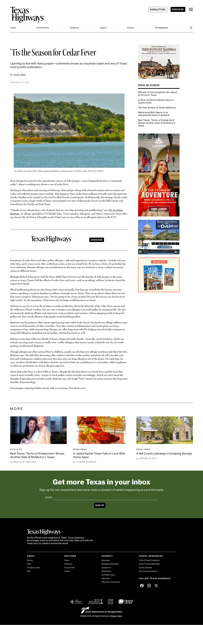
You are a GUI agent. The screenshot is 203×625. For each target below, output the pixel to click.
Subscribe (178, 9)
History (30, 560)
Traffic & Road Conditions (149, 560)
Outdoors (74, 27)
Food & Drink (43, 27)
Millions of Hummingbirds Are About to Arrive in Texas (157, 94)
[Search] (191, 28)
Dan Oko (20, 74)
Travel (13, 27)
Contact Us (106, 567)
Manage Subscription (110, 564)
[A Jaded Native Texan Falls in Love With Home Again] (101, 443)
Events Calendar (145, 567)
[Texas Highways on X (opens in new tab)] (156, 585)
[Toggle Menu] (191, 9)
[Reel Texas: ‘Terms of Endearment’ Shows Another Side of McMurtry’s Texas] (38, 443)
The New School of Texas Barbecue (157, 107)
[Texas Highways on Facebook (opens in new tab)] (142, 585)
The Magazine (161, 27)
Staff (29, 564)
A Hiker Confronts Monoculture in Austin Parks (156, 101)
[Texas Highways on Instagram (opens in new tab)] (149, 585)
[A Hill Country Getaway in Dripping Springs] (164, 443)
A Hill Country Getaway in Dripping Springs (164, 453)
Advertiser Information (111, 582)
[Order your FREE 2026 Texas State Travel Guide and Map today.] (159, 291)
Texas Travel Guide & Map (149, 564)
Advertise (106, 578)
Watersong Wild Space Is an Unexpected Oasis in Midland (153, 114)
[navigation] (191, 9)
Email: (48, 497)
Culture (103, 27)
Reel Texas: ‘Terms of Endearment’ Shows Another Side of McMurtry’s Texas (156, 123)
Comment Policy (108, 575)
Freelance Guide (33, 567)
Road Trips (143, 449)
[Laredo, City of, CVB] (159, 215)
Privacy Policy (116, 616)
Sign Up (99, 505)
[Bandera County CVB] (159, 78)
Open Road (80, 449)
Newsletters (158, 9)
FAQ (28, 571)
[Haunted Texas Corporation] (159, 253)
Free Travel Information (148, 571)
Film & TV (16, 449)
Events (130, 27)
